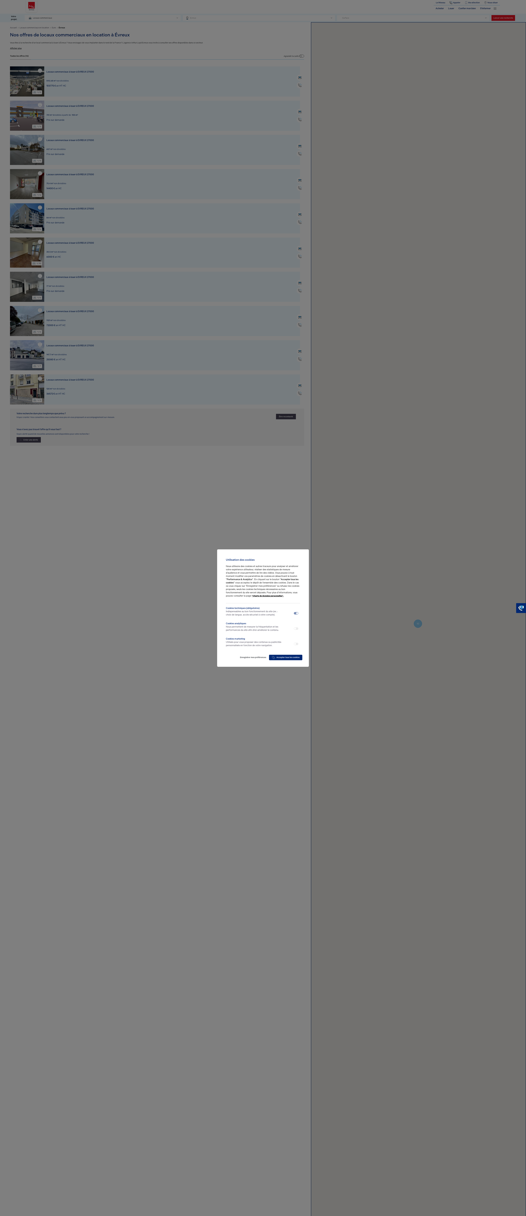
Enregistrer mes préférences (253, 657)
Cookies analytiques (252, 626)
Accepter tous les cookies (288, 657)
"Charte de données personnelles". (268, 596)
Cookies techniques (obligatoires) (252, 611)
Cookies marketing (253, 642)
